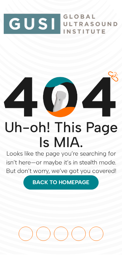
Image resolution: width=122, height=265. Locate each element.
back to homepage (61, 182)
